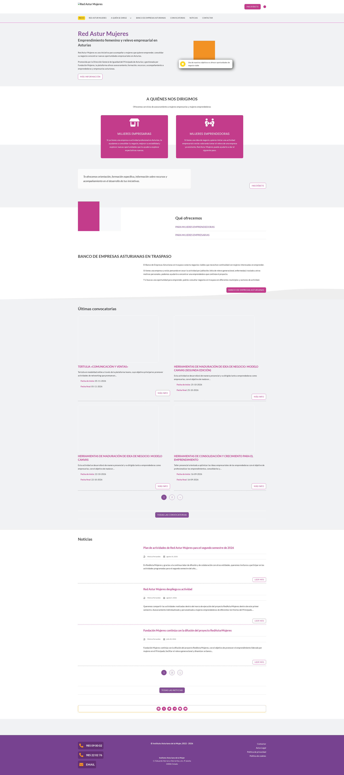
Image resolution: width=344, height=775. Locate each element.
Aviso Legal (261, 748)
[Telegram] (175, 709)
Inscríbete (252, 7)
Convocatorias (177, 18)
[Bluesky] (180, 709)
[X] (164, 709)
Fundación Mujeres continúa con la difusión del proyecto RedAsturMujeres (187, 630)
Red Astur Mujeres (97, 18)
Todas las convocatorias (172, 515)
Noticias (194, 18)
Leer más (259, 579)
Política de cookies (258, 756)
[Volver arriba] (335, 767)
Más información (90, 76)
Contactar (207, 18)
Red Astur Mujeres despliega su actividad (167, 589)
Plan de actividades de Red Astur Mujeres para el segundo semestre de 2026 (188, 547)
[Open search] (264, 6)
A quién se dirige (119, 18)
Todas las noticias (172, 690)
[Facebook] (159, 709)
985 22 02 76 (94, 755)
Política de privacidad (256, 752)
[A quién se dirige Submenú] (130, 18)
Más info (163, 393)
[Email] (185, 709)
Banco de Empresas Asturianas (151, 18)
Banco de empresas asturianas (246, 290)
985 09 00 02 (94, 745)
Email (90, 764)
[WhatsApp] (169, 709)
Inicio (81, 18)
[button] (220, 227)
